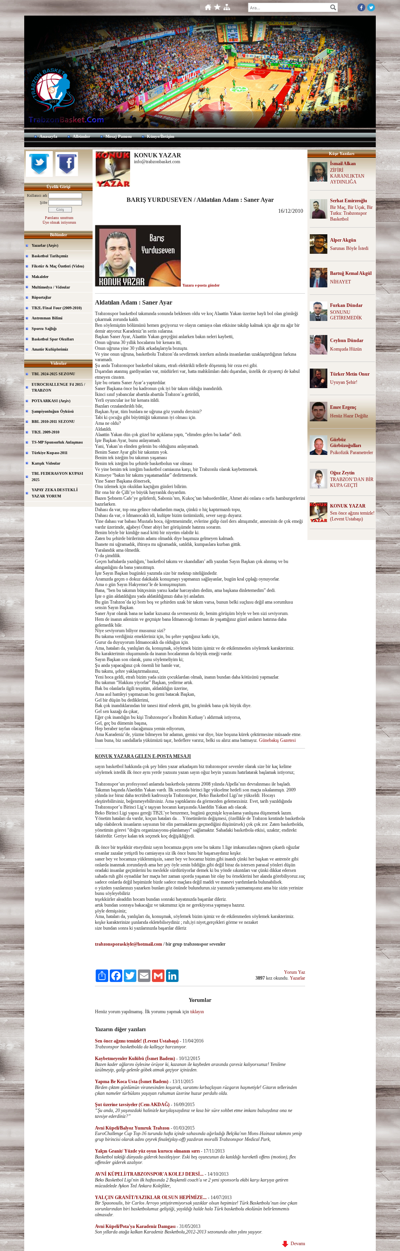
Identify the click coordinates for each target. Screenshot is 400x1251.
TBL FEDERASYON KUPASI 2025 (57, 476)
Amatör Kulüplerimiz (50, 349)
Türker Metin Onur (350, 374)
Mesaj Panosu (118, 136)
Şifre (43, 202)
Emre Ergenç (343, 407)
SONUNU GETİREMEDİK (346, 315)
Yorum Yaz (294, 972)
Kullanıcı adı (37, 195)
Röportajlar (41, 297)
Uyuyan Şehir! (343, 382)
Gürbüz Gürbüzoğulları (345, 442)
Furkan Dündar (346, 305)
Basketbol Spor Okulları (53, 339)
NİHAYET (340, 282)
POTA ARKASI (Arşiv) (51, 401)
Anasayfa (48, 136)
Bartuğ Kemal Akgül (350, 273)
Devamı (296, 1243)
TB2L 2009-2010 (45, 432)
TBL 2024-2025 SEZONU (53, 374)
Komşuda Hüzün (346, 349)
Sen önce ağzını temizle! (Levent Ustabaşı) (352, 516)
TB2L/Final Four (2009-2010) (57, 308)
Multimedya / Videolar (51, 287)
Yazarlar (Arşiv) (45, 245)
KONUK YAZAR (348, 506)
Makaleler (40, 276)
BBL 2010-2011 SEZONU (53, 421)
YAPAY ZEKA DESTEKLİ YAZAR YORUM (55, 493)
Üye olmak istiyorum (59, 222)
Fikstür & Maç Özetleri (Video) (58, 266)
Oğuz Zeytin (342, 473)
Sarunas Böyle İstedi (349, 248)
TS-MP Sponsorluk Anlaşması (57, 442)
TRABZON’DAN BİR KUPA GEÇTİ (351, 482)
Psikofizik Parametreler (351, 452)
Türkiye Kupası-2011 (50, 453)
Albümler (81, 136)
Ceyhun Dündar (346, 340)
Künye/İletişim (160, 136)
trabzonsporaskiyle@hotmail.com (128, 944)
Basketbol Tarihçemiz (50, 256)
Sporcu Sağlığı (44, 328)
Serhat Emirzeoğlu (348, 200)
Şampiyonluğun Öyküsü (53, 411)
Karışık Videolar (46, 463)
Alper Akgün (343, 240)
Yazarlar (297, 978)
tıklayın (197, 1011)
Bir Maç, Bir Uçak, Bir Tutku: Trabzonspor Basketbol (351, 213)
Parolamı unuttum (59, 218)
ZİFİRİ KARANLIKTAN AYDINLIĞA (347, 176)
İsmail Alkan (343, 163)
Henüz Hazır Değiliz (349, 416)
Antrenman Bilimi (47, 318)
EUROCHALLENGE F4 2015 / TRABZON (58, 387)
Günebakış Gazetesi (277, 740)
